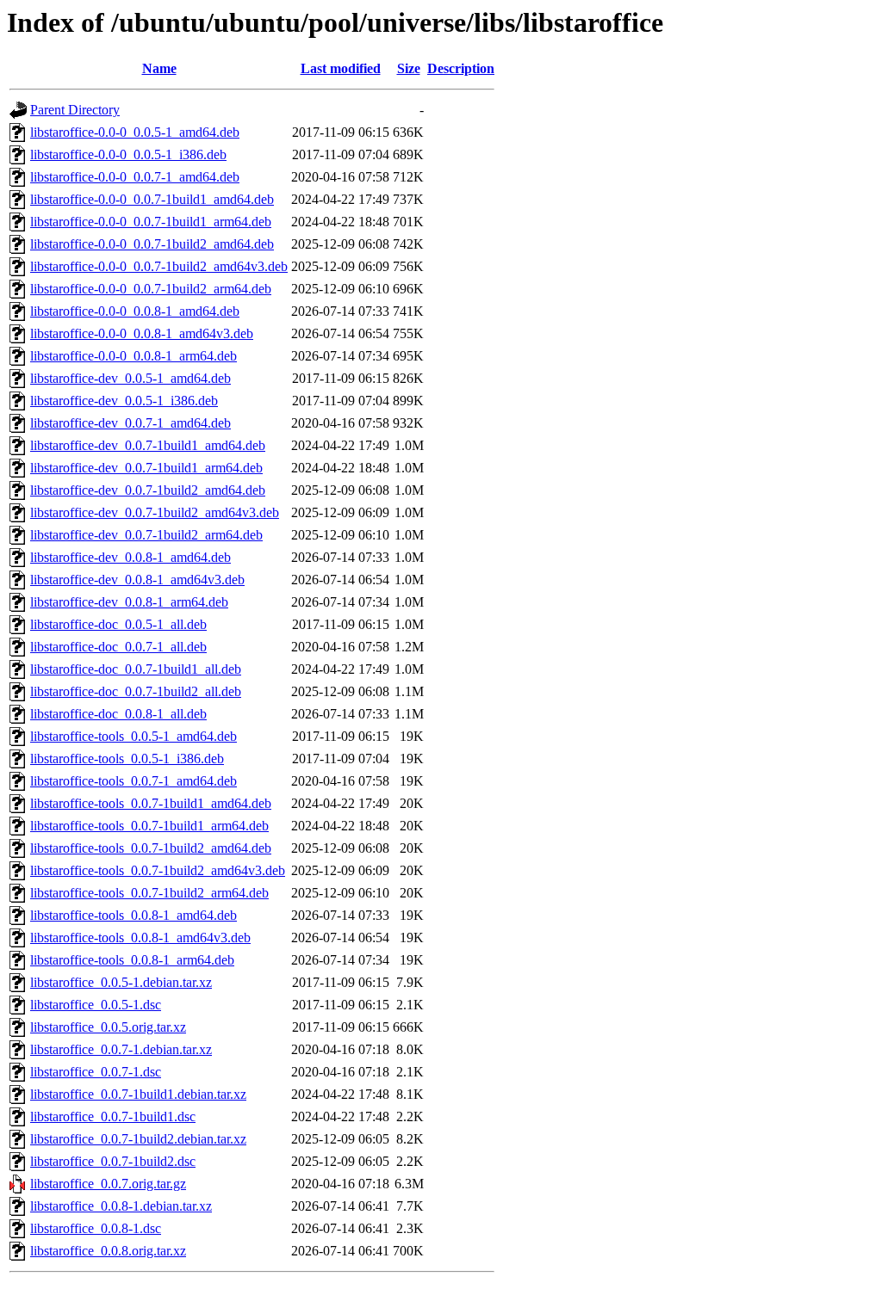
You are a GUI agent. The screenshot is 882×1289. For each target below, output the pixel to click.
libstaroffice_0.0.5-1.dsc (95, 1004)
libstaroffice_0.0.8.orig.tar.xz (108, 1250)
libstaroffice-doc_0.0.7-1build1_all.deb (135, 669)
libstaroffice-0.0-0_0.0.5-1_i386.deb (128, 154)
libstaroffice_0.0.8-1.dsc (95, 1228)
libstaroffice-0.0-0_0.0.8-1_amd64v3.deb (141, 333)
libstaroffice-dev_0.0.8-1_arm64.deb (129, 602)
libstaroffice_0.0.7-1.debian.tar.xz (121, 1049)
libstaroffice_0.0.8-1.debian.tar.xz (121, 1206)
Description (460, 68)
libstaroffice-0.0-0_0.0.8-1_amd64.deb (134, 311)
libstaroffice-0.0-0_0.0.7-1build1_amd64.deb (152, 199)
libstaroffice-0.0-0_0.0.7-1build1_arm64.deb (150, 221)
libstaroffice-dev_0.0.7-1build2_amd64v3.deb (154, 512)
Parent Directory (75, 109)
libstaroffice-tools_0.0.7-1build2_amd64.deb (150, 848)
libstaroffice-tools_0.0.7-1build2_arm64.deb (149, 892)
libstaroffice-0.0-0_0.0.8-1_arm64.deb (133, 355)
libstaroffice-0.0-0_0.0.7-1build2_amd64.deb (152, 244)
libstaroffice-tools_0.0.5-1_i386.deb (127, 758)
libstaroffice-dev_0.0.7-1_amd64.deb (130, 423)
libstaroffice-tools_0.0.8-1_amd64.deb (133, 915)
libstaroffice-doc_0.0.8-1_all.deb (118, 713)
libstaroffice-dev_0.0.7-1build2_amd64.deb (147, 490)
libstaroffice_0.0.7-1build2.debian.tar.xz (138, 1139)
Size (408, 68)
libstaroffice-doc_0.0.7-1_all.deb (118, 646)
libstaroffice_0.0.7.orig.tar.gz (108, 1183)
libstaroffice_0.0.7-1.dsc (95, 1071)
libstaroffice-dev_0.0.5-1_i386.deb (124, 400)
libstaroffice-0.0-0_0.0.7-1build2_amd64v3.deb (159, 266)
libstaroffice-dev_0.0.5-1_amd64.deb (130, 378)
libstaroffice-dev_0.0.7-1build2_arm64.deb (146, 534)
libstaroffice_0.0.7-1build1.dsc (113, 1116)
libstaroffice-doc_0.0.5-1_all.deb (118, 624)
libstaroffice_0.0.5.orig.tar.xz (108, 1027)
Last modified (341, 68)
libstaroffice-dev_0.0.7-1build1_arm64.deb (146, 467)
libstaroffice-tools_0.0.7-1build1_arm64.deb (149, 825)
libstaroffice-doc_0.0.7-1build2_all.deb (135, 691)
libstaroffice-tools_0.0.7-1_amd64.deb (133, 781)
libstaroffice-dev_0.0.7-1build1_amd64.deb (147, 445)
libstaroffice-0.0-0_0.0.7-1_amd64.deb (134, 177)
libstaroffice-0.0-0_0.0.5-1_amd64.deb (134, 132)
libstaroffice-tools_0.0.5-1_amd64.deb (133, 736)
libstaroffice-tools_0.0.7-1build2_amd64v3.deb (157, 870)
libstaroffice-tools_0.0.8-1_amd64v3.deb (140, 937)
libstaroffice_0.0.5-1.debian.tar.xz (121, 982)
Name (159, 68)
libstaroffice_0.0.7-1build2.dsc (113, 1161)
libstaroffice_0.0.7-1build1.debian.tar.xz (138, 1094)
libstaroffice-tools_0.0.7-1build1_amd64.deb (150, 803)
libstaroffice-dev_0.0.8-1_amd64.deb (130, 557)
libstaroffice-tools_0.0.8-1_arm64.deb (132, 960)
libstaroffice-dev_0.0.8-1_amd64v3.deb (137, 579)
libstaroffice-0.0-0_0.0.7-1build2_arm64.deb (150, 288)
